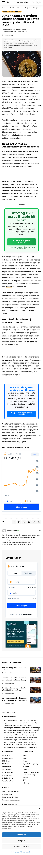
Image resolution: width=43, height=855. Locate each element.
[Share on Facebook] (14, 522)
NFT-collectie (28, 342)
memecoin (33, 336)
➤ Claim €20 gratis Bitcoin (21, 242)
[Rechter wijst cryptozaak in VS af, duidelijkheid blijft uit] (35, 690)
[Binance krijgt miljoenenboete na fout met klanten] (35, 670)
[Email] (28, 522)
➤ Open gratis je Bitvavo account (21, 414)
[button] (40, 808)
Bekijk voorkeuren (21, 847)
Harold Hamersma (10, 29)
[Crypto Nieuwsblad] (21, 2)
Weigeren (21, 841)
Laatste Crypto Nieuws (16, 8)
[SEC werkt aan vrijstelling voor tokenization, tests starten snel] (35, 700)
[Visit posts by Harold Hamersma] (4, 531)
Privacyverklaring (25, 852)
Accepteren (21, 835)
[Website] (40, 530)
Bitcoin (9, 286)
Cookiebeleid (15, 852)
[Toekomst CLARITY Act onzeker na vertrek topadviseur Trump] (35, 680)
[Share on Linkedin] (24, 522)
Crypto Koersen (8, 751)
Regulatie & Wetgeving (33, 8)
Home (4, 8)
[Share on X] (19, 522)
